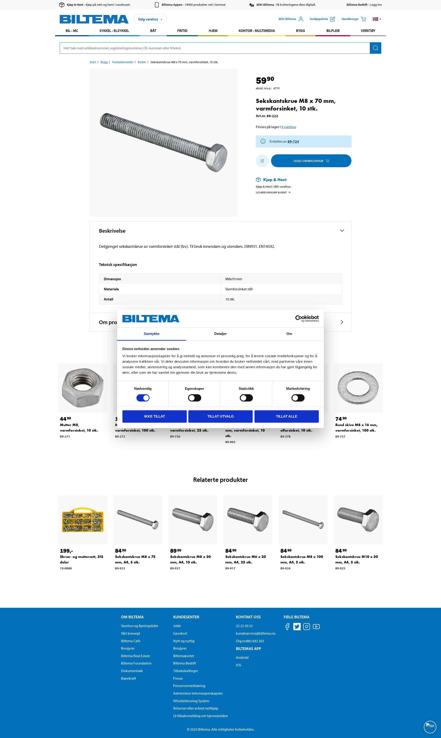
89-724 (293, 141)
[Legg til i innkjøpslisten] (262, 160)
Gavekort (180, 633)
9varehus (288, 126)
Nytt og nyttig (184, 641)
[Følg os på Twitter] (297, 627)
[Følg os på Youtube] (316, 628)
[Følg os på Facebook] (287, 627)
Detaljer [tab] (220, 334)
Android (242, 657)
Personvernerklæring (189, 685)
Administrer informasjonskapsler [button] (198, 693)
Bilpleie (333, 30)
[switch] (194, 398)
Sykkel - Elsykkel (114, 30)
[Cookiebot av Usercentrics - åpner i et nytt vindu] (299, 318)
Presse (178, 678)
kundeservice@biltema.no (256, 633)
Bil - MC (72, 30)
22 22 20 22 (244, 625)
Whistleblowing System (191, 700)
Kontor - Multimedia (257, 30)
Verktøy (368, 30)
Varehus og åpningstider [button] (139, 625)
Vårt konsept (130, 633)
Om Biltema (132, 616)
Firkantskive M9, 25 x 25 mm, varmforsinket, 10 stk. (246, 430)
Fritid (182, 30)
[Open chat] (430, 727)
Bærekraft (128, 678)
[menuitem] (72, 31)
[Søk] (375, 48)
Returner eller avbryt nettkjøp (195, 708)
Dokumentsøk (132, 670)
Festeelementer (122, 62)
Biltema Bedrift (184, 663)
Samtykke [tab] (152, 334)
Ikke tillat (154, 416)
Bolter (142, 62)
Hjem (213, 30)
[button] (377, 19)
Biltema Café (130, 641)
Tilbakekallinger (185, 670)
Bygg (300, 30)
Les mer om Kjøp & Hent (271, 192)
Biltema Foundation (136, 663)
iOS (238, 665)
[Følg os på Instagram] (306, 627)
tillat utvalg (220, 416)
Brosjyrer (128, 648)
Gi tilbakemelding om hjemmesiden (200, 715)
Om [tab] (289, 334)
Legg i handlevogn (308, 161)
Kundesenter (186, 616)
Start (93, 62)
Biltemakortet (183, 655)
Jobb (177, 625)
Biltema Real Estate (135, 655)
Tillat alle (286, 416)
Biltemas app (248, 648)
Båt (153, 30)
